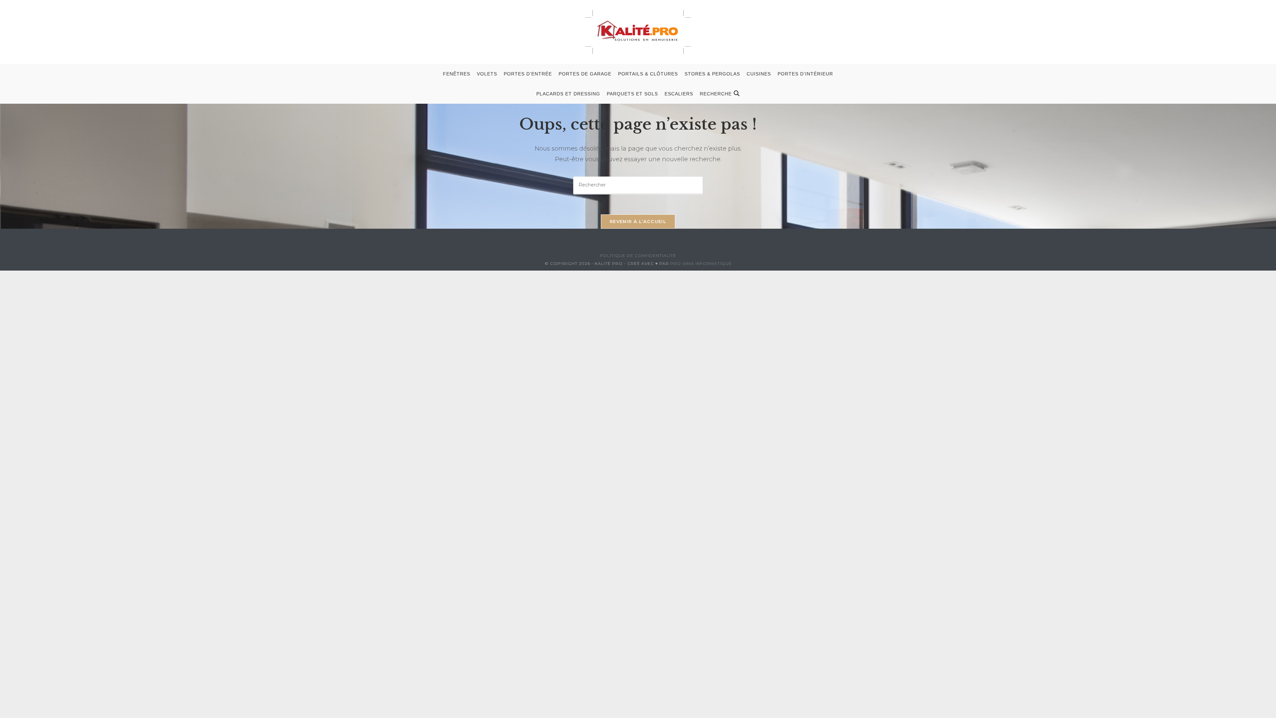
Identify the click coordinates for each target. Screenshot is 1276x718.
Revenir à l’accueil (638, 221)
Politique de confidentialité (638, 255)
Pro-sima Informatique (701, 263)
